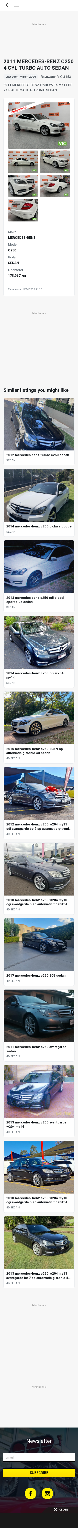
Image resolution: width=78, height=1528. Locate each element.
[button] (23, 162)
